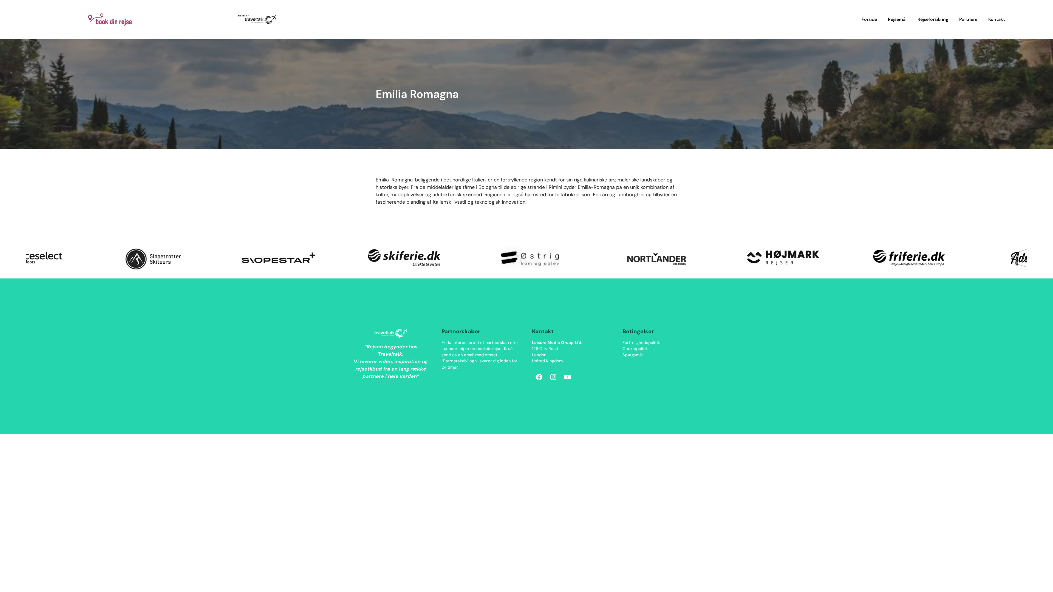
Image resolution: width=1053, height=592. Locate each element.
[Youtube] (567, 377)
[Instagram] (553, 377)
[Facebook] (539, 377)
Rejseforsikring (933, 19)
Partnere (968, 19)
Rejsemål (897, 19)
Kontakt (996, 19)
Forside (869, 19)
